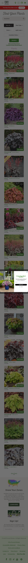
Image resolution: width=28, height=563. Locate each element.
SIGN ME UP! (21, 284)
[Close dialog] (27, 272)
